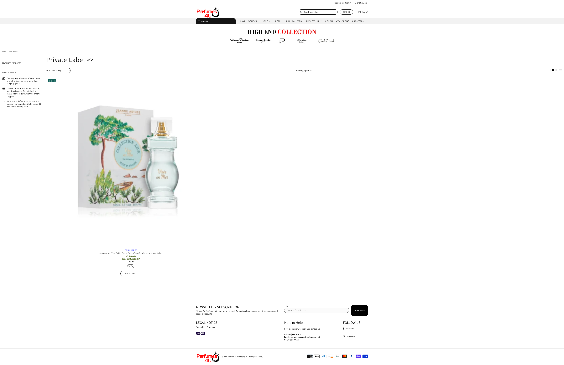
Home (4, 51)
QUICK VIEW (131, 164)
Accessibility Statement (206, 327)
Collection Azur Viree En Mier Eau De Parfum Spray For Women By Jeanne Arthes (130, 253)
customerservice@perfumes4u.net (305, 337)
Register (337, 2)
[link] (363, 12)
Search (346, 12)
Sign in (348, 2)
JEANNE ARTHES (130, 250)
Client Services (361, 2)
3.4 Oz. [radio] (131, 266)
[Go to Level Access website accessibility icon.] (200, 334)
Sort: (48, 70)
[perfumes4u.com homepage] (208, 12)
